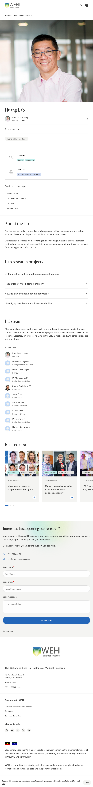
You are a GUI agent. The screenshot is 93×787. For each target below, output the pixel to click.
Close (87, 782)
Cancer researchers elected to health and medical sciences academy (59, 489)
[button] (86, 5)
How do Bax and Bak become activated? (27, 293)
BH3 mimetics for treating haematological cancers (32, 274)
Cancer (20, 160)
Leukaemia (30, 160)
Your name (8, 566)
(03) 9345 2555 (10, 682)
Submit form (46, 620)
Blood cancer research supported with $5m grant (20, 487)
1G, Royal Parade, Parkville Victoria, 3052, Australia (15, 676)
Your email (8, 581)
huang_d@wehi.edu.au (17, 138)
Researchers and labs (22, 15)
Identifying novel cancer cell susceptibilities (29, 303)
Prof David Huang (20, 117)
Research (8, 15)
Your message (10, 596)
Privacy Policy (64, 781)
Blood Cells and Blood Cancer (29, 174)
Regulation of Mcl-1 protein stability (24, 283)
